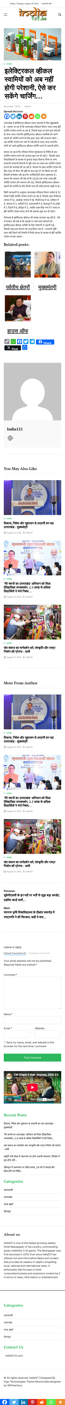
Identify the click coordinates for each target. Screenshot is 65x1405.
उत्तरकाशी (8, 1189)
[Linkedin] (19, 116)
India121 (27, 106)
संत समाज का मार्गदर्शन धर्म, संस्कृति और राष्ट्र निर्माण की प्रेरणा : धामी (29, 650)
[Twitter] (13, 116)
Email (8, 1028)
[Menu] (5, 15)
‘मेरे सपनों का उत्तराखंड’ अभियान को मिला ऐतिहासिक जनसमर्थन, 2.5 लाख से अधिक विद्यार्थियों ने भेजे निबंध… (27, 587)
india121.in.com (14, 1355)
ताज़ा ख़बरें (8, 1204)
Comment (10, 974)
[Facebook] (7, 116)
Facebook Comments (39, 953)
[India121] (32, 391)
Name (8, 1014)
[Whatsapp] (37, 116)
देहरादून (7, 1211)
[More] (44, 116)
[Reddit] (31, 116)
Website (39, 1028)
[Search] (59, 15)
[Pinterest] (25, 116)
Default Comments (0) (15, 953)
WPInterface (14, 1385)
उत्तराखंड (9, 64)
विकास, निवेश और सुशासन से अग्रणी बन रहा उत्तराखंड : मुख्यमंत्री (29, 525)
